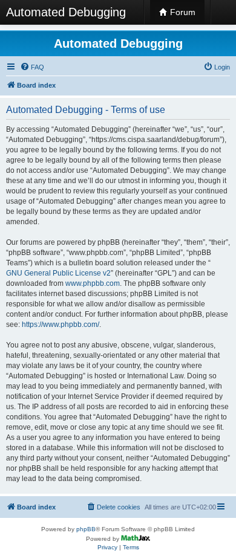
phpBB (86, 529)
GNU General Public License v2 (58, 273)
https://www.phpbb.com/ (60, 324)
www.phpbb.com (92, 283)
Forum (181, 12)
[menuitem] (32, 67)
